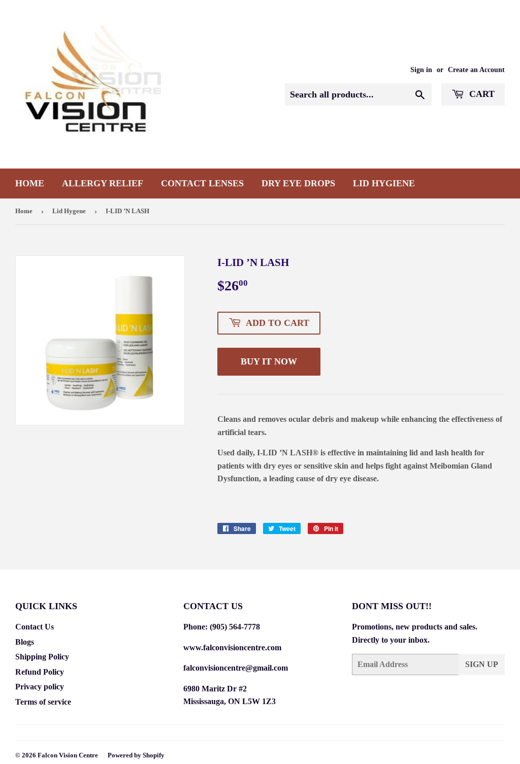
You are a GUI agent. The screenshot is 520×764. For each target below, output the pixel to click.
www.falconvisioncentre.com (232, 647)
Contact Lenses (202, 183)
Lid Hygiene (384, 183)
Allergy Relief (102, 183)
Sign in (421, 70)
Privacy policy (39, 686)
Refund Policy (39, 672)
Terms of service (43, 701)
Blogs (24, 642)
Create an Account (476, 70)
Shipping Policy (42, 656)
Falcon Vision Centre (68, 755)
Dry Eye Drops (298, 183)
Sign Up (481, 664)
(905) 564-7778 (235, 626)
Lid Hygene (69, 211)
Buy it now (269, 361)
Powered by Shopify (136, 755)
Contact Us (34, 626)
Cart (481, 94)
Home (29, 183)
